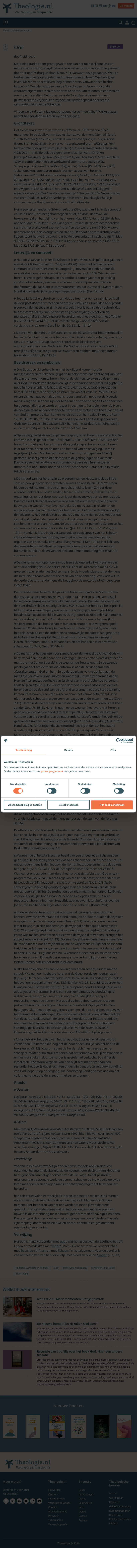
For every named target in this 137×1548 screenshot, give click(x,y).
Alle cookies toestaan (112, 804)
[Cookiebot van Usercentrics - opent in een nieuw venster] (118, 740)
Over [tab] (113, 750)
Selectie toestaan (69, 804)
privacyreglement (52, 771)
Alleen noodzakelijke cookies (25, 804)
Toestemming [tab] (24, 750)
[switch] (51, 791)
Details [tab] (68, 750)
